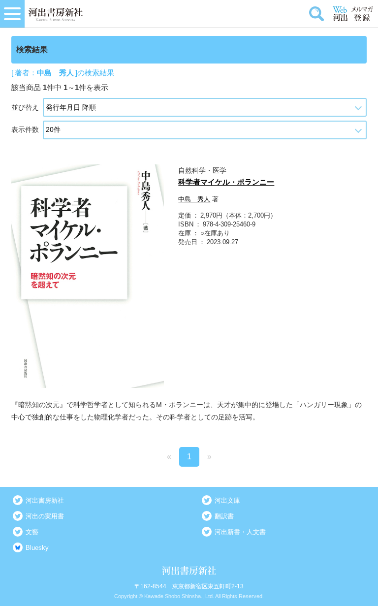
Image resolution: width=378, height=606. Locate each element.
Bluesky (37, 547)
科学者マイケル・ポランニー (226, 182)
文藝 (32, 532)
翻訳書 (224, 516)
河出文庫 (227, 500)
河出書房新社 (45, 500)
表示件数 (25, 129)
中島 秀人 (194, 199)
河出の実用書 (45, 516)
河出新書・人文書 (240, 532)
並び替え (25, 107)
